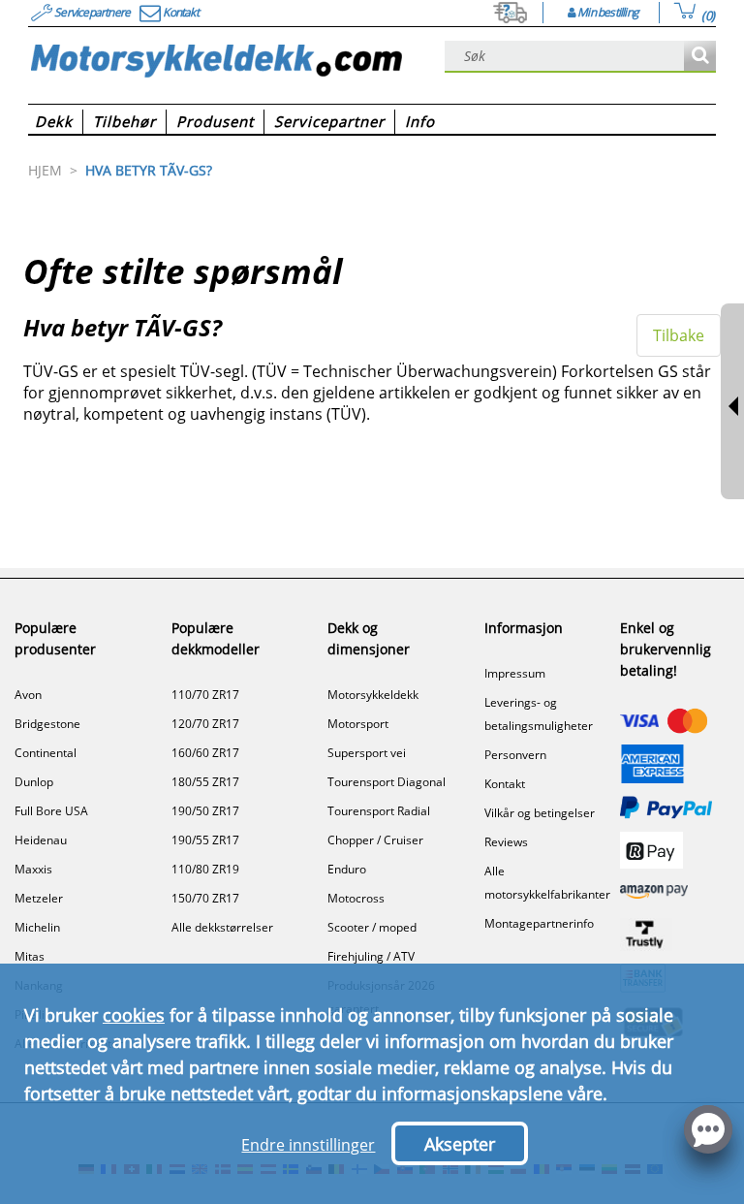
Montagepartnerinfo (539, 923)
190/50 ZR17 (205, 811)
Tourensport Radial (378, 811)
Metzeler (39, 898)
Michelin (37, 927)
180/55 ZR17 (205, 782)
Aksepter (459, 1144)
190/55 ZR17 (205, 840)
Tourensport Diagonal (386, 782)
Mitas (30, 956)
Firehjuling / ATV (371, 956)
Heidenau (41, 840)
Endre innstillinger (308, 1145)
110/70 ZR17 (205, 694)
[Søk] (700, 57)
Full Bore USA (51, 811)
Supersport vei (366, 753)
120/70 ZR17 (205, 723)
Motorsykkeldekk (372, 694)
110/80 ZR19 (205, 869)
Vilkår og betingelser (539, 813)
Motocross (356, 898)
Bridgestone (47, 723)
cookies (134, 1015)
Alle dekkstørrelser (222, 927)
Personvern (515, 754)
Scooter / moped (372, 927)
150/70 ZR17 (205, 898)
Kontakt (504, 784)
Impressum (514, 673)
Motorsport (357, 723)
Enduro (346, 869)
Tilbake (678, 335)
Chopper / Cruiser (375, 840)
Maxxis (33, 869)
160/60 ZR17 (205, 753)
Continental (46, 753)
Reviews (506, 842)
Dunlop (34, 782)
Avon (28, 694)
